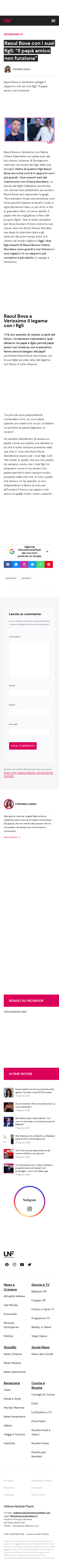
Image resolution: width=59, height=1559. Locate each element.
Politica (8, 1336)
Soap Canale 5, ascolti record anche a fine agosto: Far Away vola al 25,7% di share (34, 1091)
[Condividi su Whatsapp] (40, 564)
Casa (7, 1390)
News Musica (12, 1363)
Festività (9, 1443)
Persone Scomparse (11, 1325)
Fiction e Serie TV (42, 1309)
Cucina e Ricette (38, 1385)
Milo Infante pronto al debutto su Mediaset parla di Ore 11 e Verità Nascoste (35, 1137)
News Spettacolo (15, 1372)
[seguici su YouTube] (22, 1264)
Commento (15, 636)
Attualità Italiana (14, 1296)
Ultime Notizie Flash (15, 1011)
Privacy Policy (38, 1494)
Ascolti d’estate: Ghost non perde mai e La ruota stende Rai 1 (35, 1105)
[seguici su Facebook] (7, 1264)
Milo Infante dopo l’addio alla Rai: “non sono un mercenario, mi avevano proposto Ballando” (35, 1121)
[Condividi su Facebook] (7, 564)
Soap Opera (39, 1336)
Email (12, 705)
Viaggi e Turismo (14, 1434)
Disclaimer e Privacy (41, 1480)
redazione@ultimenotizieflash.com (31, 1512)
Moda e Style (12, 1399)
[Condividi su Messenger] (16, 564)
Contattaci (36, 1487)
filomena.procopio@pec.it (24, 1516)
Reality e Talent (41, 1327)
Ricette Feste (40, 1443)
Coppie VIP (38, 1300)
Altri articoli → (12, 837)
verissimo (26, 578)
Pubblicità (9, 1494)
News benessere (14, 1416)
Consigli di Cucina (43, 1394)
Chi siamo (9, 1480)
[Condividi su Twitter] (32, 564)
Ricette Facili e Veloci (40, 1432)
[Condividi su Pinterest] (48, 564)
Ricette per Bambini (38, 1454)
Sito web (13, 724)
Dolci (34, 1403)
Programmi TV (13, 34)
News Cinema (13, 1354)
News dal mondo (42, 1354)
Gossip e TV (40, 1285)
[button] (53, 21)
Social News (40, 1347)
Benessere (12, 1383)
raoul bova (11, 578)
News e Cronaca (10, 1287)
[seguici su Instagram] (14, 1264)
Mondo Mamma (14, 1408)
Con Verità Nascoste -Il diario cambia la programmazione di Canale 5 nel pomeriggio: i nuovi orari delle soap (33, 1168)
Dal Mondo (11, 1305)
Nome (12, 685)
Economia (10, 1314)
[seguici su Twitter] (29, 1264)
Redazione (9, 1487)
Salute (8, 1425)
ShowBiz (10, 1347)
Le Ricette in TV (41, 1412)
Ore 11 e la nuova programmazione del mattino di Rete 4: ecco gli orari (32, 1152)
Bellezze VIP (39, 1291)
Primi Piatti (38, 1421)
